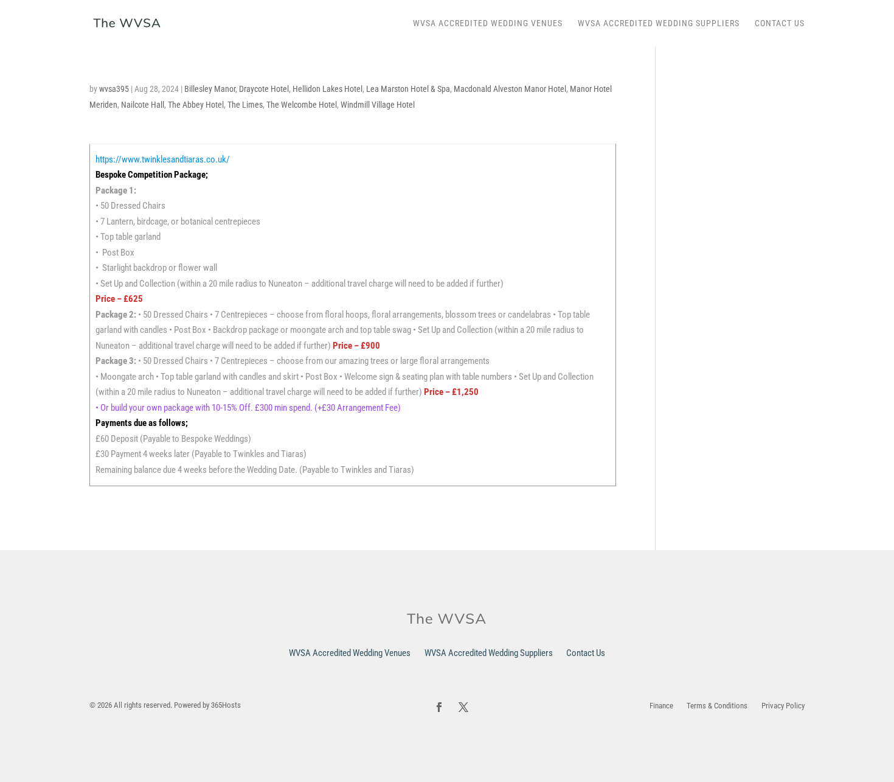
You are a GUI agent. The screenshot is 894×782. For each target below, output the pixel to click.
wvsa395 (114, 89)
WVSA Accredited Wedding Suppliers (659, 23)
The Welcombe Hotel (301, 105)
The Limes (245, 105)
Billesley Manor (209, 89)
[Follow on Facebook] (439, 707)
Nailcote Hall (142, 105)
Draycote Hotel (264, 89)
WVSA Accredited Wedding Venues (488, 23)
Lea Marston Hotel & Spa (408, 89)
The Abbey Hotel (196, 105)
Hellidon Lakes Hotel (327, 89)
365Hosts (226, 705)
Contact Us (780, 23)
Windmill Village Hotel (378, 105)
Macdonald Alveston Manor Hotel (510, 89)
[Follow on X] (463, 707)
